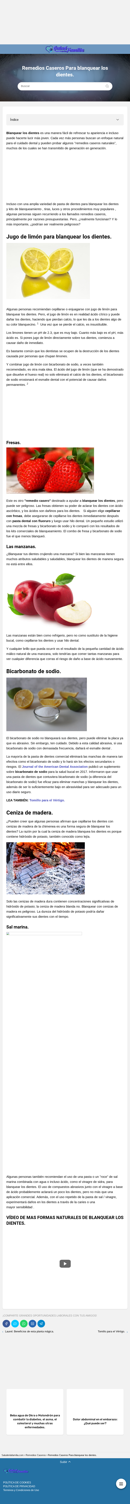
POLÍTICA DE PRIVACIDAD (19, 1486)
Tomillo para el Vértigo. (47, 800)
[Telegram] (41, 1323)
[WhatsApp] (24, 1323)
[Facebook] (6, 1323)
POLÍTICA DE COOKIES (17, 1482)
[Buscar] (106, 85)
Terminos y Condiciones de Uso (21, 1490)
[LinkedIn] (32, 1323)
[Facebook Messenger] (15, 1323)
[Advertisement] (65, 22)
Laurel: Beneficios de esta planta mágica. (29, 1331)
